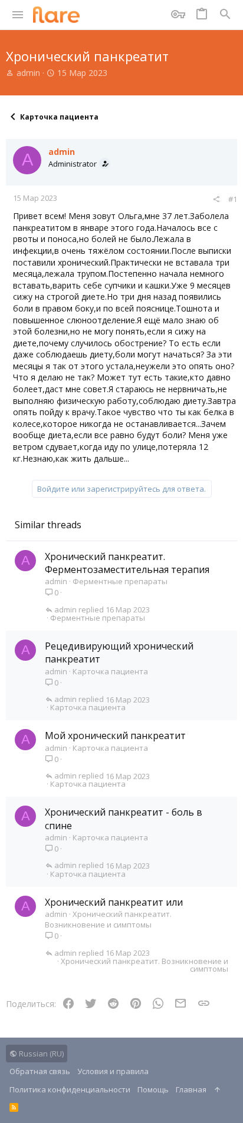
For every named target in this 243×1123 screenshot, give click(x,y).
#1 (232, 199)
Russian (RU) (40, 1053)
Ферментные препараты (120, 581)
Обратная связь (39, 1071)
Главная (191, 1089)
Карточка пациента (110, 671)
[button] (18, 14)
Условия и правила (113, 1071)
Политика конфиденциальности (69, 1089)
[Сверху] (217, 1089)
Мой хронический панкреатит (115, 735)
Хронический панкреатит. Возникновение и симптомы (108, 919)
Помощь (153, 1089)
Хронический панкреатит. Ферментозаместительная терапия (127, 563)
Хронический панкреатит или (114, 902)
